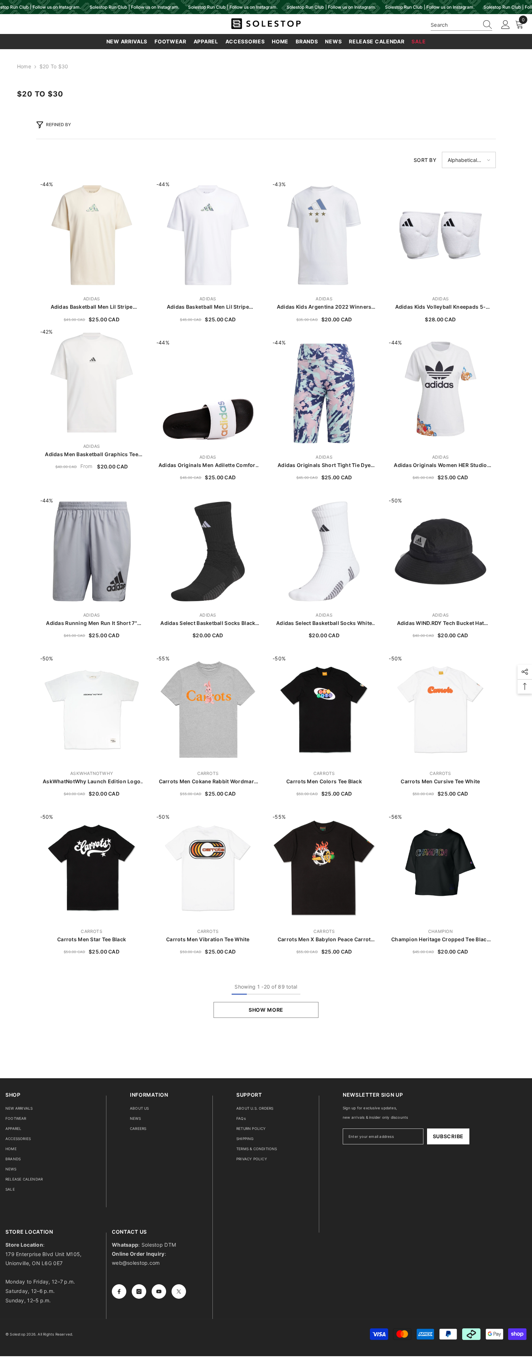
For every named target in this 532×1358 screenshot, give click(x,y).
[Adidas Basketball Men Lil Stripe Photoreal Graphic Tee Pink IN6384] (91, 235)
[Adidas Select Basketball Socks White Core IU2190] (324, 551)
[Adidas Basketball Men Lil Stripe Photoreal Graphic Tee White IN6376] (207, 235)
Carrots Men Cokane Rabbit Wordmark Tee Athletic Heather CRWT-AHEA (208, 781)
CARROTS (208, 773)
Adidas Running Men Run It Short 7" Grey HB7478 (91, 623)
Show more (266, 1010)
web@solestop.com (136, 1263)
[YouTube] (159, 1291)
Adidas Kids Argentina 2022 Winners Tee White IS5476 (324, 307)
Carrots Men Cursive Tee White (440, 781)
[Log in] (505, 25)
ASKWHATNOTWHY (91, 773)
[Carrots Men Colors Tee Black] (324, 709)
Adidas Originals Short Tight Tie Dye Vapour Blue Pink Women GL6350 (324, 465)
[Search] (461, 25)
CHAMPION (440, 931)
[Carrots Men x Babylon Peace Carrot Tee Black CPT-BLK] (324, 867)
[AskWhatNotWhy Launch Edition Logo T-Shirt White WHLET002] (91, 709)
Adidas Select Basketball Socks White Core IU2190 (324, 623)
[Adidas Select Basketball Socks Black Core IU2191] (207, 551)
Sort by (425, 160)
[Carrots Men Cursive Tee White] (440, 709)
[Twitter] (179, 1291)
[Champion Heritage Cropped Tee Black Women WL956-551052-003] (440, 867)
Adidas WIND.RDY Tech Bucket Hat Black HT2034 (440, 623)
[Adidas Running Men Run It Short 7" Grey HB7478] (91, 551)
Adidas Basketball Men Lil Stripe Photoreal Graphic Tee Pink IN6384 (91, 307)
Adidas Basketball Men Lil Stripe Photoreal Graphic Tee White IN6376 (207, 307)
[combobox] (454, 24)
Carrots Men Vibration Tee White (208, 939)
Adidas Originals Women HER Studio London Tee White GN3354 (440, 465)
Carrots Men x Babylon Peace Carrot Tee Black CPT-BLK (324, 939)
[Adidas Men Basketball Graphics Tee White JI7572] (91, 382)
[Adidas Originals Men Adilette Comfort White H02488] (207, 393)
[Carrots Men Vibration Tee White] (207, 867)
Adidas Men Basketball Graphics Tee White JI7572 (91, 454)
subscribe (448, 1136)
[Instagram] (139, 1291)
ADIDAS (91, 298)
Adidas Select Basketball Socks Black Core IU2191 (207, 623)
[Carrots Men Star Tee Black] (91, 867)
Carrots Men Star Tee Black (91, 939)
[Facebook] (119, 1291)
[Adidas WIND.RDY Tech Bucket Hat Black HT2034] (440, 551)
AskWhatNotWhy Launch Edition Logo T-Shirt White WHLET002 (91, 781)
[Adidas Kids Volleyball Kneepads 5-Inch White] (440, 235)
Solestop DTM (158, 1245)
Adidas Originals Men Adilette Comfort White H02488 (208, 465)
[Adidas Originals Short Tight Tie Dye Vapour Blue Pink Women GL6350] (324, 393)
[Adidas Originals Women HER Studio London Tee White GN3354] (440, 393)
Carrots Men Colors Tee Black (324, 781)
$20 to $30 (53, 66)
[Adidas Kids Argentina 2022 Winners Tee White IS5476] (324, 235)
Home (24, 66)
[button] (469, 160)
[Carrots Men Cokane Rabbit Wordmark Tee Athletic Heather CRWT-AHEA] (207, 709)
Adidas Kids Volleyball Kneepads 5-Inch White (440, 307)
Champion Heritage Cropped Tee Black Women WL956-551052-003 (440, 939)
